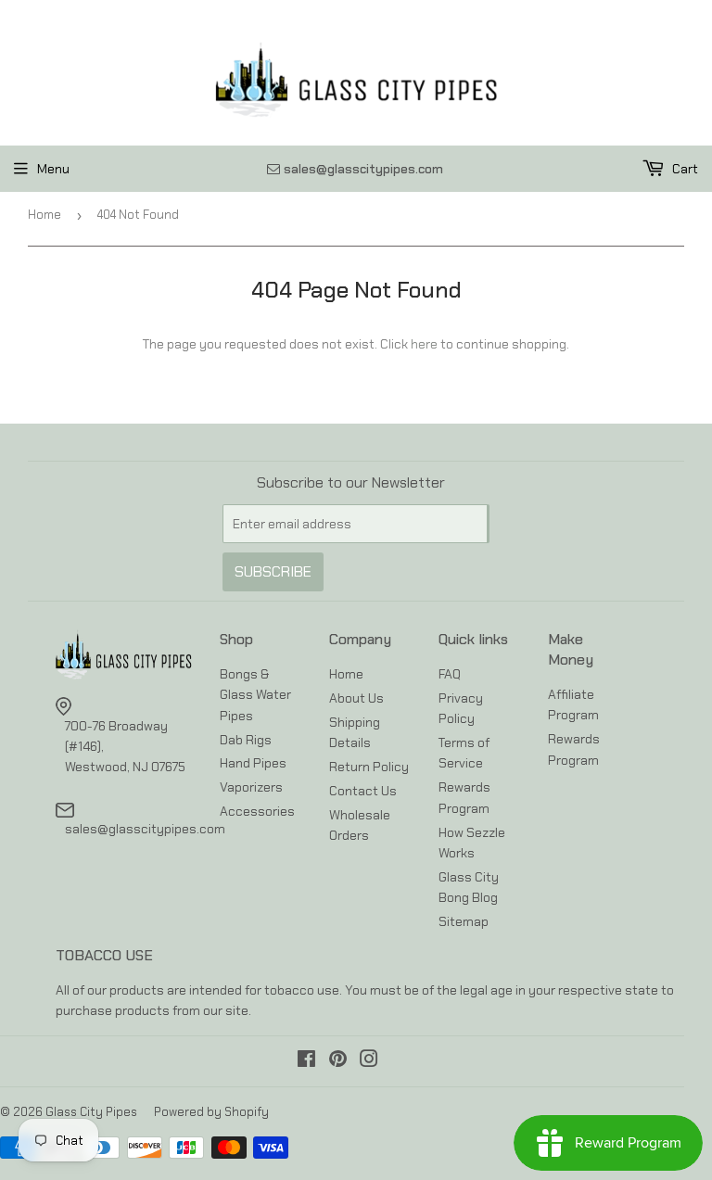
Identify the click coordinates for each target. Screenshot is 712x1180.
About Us (356, 698)
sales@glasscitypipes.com (145, 828)
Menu (53, 168)
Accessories (257, 811)
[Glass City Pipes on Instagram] (369, 1061)
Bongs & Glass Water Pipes (255, 695)
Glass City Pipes (91, 1112)
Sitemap (464, 921)
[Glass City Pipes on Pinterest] (338, 1061)
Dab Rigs (246, 739)
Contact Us (363, 790)
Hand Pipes (253, 763)
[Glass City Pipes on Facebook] (306, 1061)
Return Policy (369, 766)
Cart (683, 168)
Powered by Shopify (211, 1112)
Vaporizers (251, 787)
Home (44, 214)
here (424, 344)
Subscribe (273, 571)
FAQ (450, 674)
